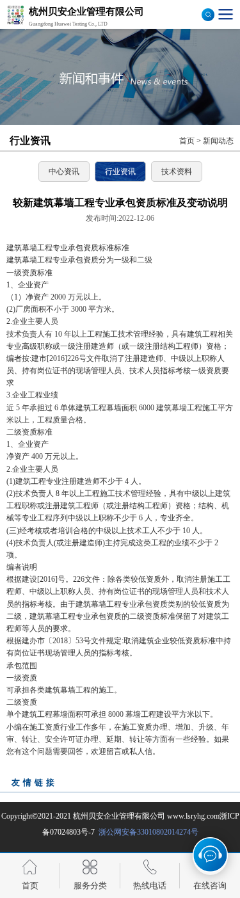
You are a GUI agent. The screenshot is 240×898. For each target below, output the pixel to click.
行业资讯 (120, 171)
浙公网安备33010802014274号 (147, 832)
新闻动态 (218, 140)
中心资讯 (64, 171)
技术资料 (176, 171)
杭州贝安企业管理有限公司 (119, 816)
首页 (187, 140)
